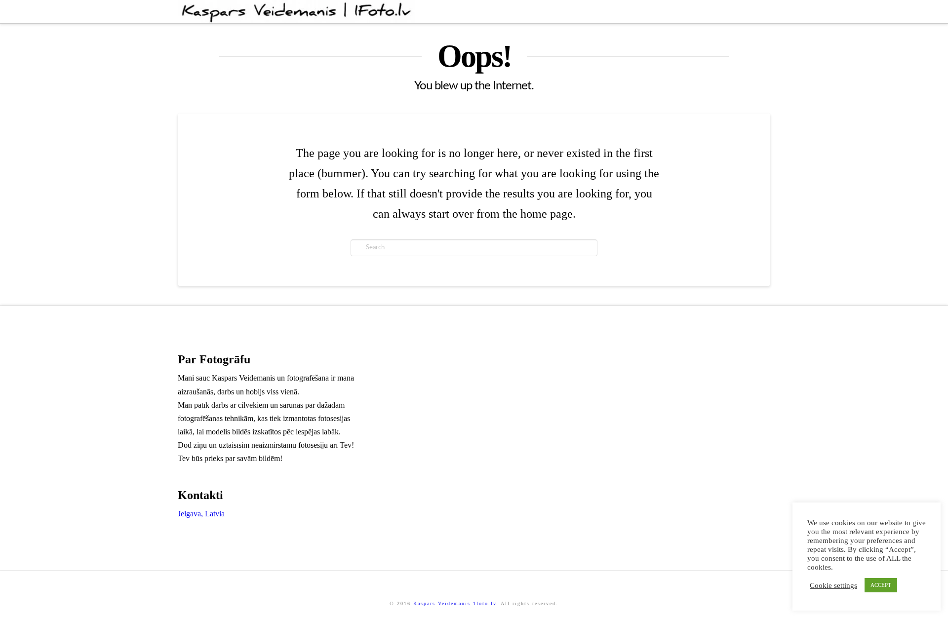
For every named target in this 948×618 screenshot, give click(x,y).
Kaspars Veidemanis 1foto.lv (454, 603)
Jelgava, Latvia (201, 513)
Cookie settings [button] (833, 585)
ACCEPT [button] (880, 585)
